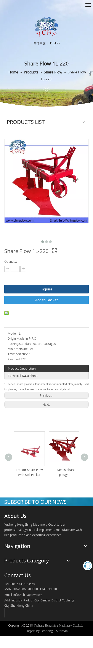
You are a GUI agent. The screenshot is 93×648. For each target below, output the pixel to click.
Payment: (14, 359)
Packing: (13, 344)
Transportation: (18, 354)
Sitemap (62, 631)
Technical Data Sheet (23, 376)
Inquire (46, 289)
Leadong (46, 631)
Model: (12, 333)
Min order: (15, 349)
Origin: (12, 338)
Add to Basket (46, 300)
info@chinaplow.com (28, 595)
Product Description (22, 368)
